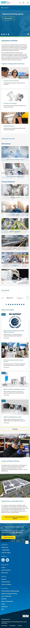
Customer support (6, 552)
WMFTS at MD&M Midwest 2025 (12, 417)
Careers (3, 567)
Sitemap (20, 625)
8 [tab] (21, 304)
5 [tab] (14, 304)
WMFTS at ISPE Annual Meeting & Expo (14, 389)
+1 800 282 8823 (16, 532)
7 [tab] (19, 304)
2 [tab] (3, 34)
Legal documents (5, 581)
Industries (6, 7)
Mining (3, 604)
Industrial (3, 598)
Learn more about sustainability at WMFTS (15, 517)
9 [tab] (23, 304)
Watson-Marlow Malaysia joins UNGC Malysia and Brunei (14, 331)
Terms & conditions (6, 584)
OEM (2, 609)
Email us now (4, 547)
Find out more (8, 18)
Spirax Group (4, 625)
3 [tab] (10, 304)
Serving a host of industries (11, 81)
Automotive (4, 606)
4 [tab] (8, 34)
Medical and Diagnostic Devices (9, 593)
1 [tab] (1, 34)
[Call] (20, 2)
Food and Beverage (6, 596)
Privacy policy (13, 625)
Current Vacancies (5, 570)
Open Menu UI (27, 2)
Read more (14, 158)
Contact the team (8, 537)
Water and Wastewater (7, 601)
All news (15, 429)
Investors (3, 579)
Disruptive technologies (10, 103)
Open (23, 2)
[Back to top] (27, 542)
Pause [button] (28, 34)
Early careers (4, 572)
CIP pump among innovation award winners (13, 360)
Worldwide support (9, 126)
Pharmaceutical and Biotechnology (10, 591)
